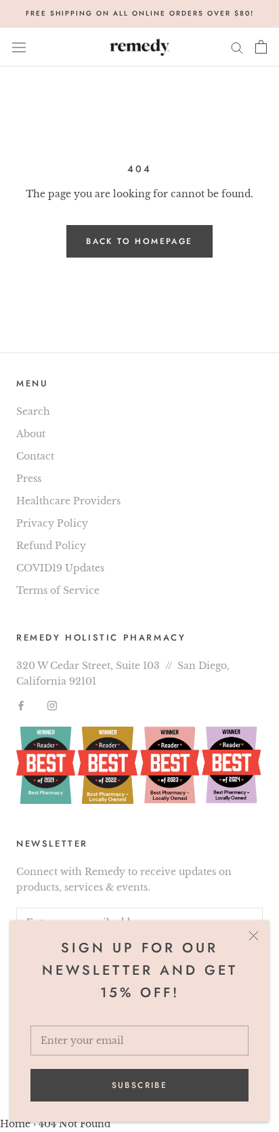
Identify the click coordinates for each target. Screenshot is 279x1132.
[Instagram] (52, 704)
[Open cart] (261, 47)
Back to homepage (139, 241)
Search (33, 411)
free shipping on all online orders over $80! (140, 13)
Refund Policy (51, 546)
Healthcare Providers (68, 501)
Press (28, 478)
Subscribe (140, 1085)
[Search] (237, 47)
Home (15, 1124)
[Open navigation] (19, 47)
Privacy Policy (52, 523)
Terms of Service (58, 590)
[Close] (254, 936)
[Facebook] (21, 704)
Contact (35, 456)
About (30, 434)
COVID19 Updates (60, 568)
